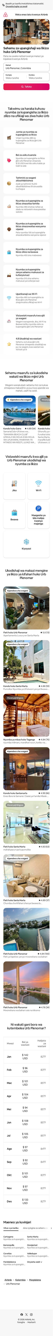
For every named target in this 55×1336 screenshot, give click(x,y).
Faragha (21, 1322)
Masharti (32, 1322)
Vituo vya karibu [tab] (10, 1228)
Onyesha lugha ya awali (16, 6)
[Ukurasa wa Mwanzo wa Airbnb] (5, 14)
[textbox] (15, 78)
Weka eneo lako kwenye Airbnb (31, 14)
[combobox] (26, 68)
